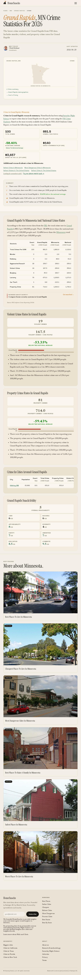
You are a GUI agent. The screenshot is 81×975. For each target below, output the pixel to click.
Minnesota (60, 232)
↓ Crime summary (12, 89)
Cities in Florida (9, 954)
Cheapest (45, 907)
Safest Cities (46, 904)
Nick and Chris (22, 934)
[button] (40, 295)
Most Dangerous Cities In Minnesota (37, 168)
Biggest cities (8, 945)
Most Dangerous (48, 913)
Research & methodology (51, 948)
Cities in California (10, 948)
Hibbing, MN (14, 485)
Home (5, 11)
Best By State (47, 923)
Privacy (45, 957)
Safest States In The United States (16, 170)
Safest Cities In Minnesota (13, 168)
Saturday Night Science (22, 928)
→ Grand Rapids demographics (17, 92)
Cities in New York (10, 957)
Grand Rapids (19, 11)
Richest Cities (47, 910)
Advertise (45, 954)
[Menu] (76, 3)
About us (45, 945)
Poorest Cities (47, 916)
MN (11, 11)
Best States (46, 920)
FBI (45, 226)
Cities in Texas (8, 951)
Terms (44, 960)
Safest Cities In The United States (43, 170)
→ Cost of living (12, 95)
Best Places (46, 901)
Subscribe (32, 914)
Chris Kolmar (14, 48)
